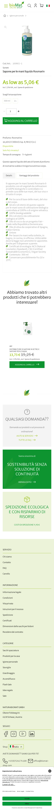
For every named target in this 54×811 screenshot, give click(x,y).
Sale (4, 696)
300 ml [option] (7, 101)
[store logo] (16, 5)
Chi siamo (7, 556)
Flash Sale (7, 684)
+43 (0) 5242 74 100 (17, 761)
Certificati (7, 620)
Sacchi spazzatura (11, 650)
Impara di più (25, 482)
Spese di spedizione (25, 87)
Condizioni (8, 598)
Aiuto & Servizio (24, 436)
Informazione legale (12, 592)
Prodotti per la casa (11, 656)
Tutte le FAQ (25, 440)
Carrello (6, 574)
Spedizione (8, 615)
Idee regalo (8, 690)
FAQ (4, 568)
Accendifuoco (9, 679)
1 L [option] (15, 101)
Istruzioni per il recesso (13, 609)
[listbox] (27, 101)
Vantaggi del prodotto (29, 175)
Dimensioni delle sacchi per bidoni (18, 626)
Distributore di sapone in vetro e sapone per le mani (24, 350)
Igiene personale (17, 16)
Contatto (7, 562)
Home (7, 16)
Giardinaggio (9, 673)
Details (9, 175)
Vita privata (8, 603)
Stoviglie (7, 667)
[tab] (9, 175)
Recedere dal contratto (13, 632)
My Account (35, 5)
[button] (48, 6)
